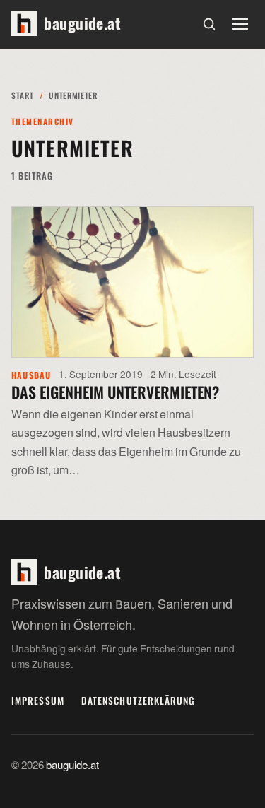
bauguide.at (72, 765)
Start (22, 95)
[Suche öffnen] (209, 24)
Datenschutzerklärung (138, 700)
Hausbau (31, 375)
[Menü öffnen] (240, 24)
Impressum (37, 700)
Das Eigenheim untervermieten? (115, 391)
